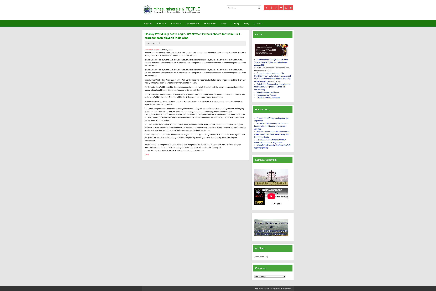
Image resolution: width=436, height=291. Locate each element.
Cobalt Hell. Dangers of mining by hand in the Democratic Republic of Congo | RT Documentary (272, 87)
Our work (176, 23)
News (224, 23)
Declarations (192, 23)
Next (147, 155)
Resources (210, 23)
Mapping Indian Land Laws (268, 92)
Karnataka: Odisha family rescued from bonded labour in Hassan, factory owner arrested (271, 126)
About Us (161, 23)
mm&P (148, 23)
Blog (246, 23)
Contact (258, 23)
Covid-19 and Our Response (268, 98)
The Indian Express (152, 50)
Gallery (235, 23)
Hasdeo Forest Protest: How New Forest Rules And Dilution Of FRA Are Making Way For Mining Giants (271, 134)
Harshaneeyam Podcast (266, 95)
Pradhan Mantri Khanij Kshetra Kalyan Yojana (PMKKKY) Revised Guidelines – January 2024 (271, 62)
